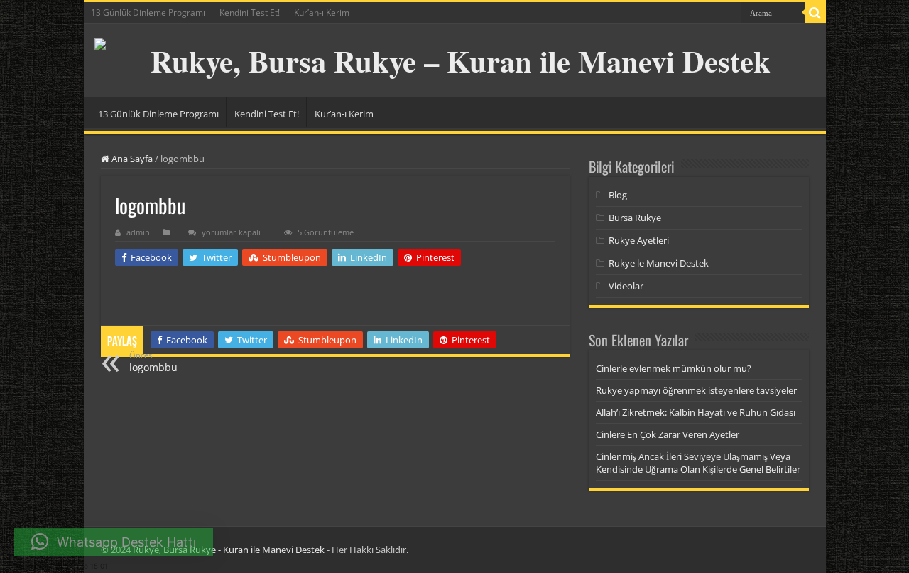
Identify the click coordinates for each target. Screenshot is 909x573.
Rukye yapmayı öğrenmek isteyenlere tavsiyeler (696, 390)
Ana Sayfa (131, 158)
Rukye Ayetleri (639, 240)
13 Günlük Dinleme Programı (148, 12)
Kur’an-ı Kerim (321, 12)
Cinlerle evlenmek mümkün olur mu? (673, 368)
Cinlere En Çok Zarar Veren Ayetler (667, 434)
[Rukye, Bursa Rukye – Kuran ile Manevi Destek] (454, 60)
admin (138, 232)
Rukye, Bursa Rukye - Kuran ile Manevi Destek (229, 549)
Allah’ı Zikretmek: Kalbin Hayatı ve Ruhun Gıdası (695, 412)
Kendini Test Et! (249, 12)
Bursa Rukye (635, 217)
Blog (618, 194)
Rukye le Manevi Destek (659, 263)
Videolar (626, 285)
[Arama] (815, 12)
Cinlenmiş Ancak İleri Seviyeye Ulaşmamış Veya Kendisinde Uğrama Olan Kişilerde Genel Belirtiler (698, 463)
